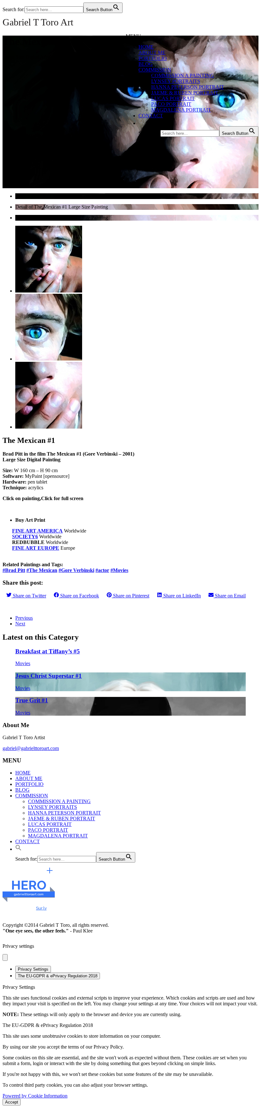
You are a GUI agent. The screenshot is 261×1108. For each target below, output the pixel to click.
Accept (11, 1102)
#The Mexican (41, 570)
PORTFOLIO (152, 58)
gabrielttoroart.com (29, 894)
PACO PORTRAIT (171, 104)
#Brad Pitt (14, 570)
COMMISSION (154, 69)
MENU (133, 36)
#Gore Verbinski (76, 570)
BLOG (145, 64)
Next (20, 623)
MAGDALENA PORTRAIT (181, 110)
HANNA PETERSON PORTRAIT (187, 87)
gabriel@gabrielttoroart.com (31, 748)
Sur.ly (41, 908)
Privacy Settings (33, 969)
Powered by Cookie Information (35, 1095)
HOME (146, 47)
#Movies (119, 570)
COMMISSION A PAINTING (182, 75)
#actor (102, 570)
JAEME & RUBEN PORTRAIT (184, 92)
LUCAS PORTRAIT (173, 98)
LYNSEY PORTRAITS (175, 81)
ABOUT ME (152, 52)
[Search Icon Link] (141, 123)
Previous (24, 618)
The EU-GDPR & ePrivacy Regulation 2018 (57, 976)
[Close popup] (5, 957)
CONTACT (150, 115)
